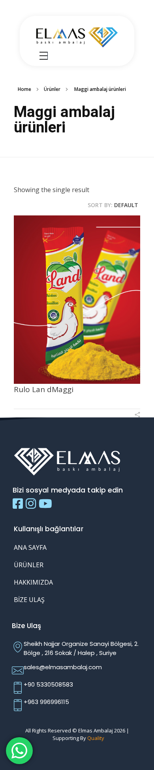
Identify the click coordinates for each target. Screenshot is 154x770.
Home (24, 89)
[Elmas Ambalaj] (77, 36)
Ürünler (52, 89)
